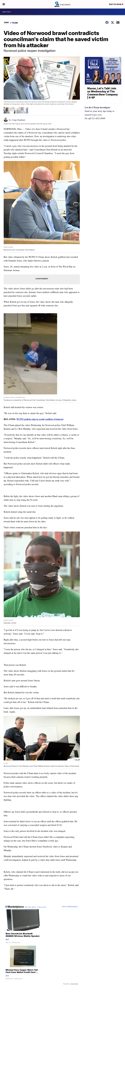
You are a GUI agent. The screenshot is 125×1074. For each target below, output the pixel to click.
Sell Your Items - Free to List (35, 907)
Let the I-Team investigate (97, 107)
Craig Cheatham (18, 120)
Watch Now (115, 4)
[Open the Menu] (4, 4)
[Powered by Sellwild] (74, 984)
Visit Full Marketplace (70, 907)
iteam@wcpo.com (93, 114)
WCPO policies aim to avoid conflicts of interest (39, 419)
